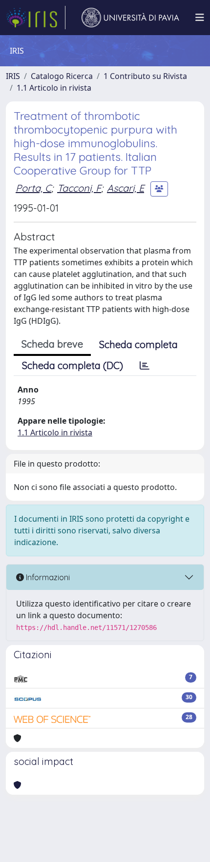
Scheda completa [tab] (138, 344)
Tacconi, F (79, 188)
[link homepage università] (130, 17)
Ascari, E (125, 188)
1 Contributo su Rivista (145, 76)
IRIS (13, 76)
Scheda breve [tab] (52, 344)
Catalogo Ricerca (62, 76)
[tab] (144, 365)
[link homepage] (35, 17)
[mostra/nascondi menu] (199, 17)
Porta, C (33, 188)
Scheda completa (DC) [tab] (72, 365)
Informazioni (47, 577)
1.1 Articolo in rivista (54, 87)
